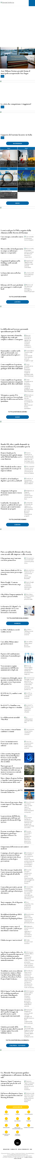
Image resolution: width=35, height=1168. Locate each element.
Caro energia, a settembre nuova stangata (12, 238)
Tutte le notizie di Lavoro (17, 412)
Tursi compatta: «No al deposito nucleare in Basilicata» (12, 903)
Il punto (6, 1114)
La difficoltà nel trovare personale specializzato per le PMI (14, 330)
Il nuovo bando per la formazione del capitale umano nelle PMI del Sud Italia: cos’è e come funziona (11, 456)
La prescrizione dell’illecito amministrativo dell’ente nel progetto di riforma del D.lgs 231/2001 (11, 819)
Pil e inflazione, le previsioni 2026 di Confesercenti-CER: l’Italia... (8, 194)
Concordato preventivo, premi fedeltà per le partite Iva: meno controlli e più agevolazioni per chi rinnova (12, 890)
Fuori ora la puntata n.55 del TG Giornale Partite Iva (12, 791)
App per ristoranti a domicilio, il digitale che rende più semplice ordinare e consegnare (12, 337)
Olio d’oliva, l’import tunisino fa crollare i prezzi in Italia (12, 595)
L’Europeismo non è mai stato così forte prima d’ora (11, 559)
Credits (26, 1157)
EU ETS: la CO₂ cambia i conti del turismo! (11, 694)
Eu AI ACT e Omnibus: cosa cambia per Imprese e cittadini (11, 706)
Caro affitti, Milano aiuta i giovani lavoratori (9, 643)
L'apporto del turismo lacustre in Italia (16, 135)
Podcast (28, 1120)
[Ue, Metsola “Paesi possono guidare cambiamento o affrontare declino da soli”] (18, 1050)
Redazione (6, 1149)
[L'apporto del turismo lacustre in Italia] (18, 112)
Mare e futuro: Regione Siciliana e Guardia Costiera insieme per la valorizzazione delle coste (12, 780)
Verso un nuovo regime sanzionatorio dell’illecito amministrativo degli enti (10, 668)
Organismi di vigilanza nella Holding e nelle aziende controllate (10, 263)
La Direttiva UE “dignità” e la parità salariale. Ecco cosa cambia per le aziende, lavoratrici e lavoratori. (11, 609)
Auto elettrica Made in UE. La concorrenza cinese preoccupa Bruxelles (11, 572)
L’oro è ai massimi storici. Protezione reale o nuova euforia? (9, 743)
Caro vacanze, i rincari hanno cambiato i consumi (11, 730)
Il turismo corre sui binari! (25, 186)
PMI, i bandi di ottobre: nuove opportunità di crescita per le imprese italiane (11, 469)
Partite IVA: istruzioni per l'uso (17, 1128)
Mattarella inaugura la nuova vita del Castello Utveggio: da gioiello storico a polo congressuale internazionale (12, 1013)
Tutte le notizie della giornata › (17, 1040)
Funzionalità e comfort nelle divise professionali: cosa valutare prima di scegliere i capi (10, 354)
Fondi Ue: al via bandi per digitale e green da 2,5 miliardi (11, 480)
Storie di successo (29, 1127)
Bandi (6, 1120)
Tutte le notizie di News (17, 296)
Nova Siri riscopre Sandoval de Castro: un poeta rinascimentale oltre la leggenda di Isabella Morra (12, 873)
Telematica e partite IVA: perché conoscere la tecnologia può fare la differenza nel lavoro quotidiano (12, 398)
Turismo (17, 1114)
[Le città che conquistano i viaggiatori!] (18, 81)
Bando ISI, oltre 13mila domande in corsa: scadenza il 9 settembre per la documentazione (15, 446)
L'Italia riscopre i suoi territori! (11, 940)
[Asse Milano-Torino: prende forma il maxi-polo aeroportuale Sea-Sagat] (18, 69)
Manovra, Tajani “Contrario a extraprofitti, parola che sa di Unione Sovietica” (11, 1083)
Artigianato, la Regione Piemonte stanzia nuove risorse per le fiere (11, 493)
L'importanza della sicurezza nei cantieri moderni (15, 848)
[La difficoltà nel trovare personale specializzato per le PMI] (18, 306)
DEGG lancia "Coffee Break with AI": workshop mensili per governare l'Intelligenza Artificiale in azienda (12, 994)
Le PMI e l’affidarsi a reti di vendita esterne (10, 631)
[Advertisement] (17, 27)
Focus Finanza (29, 1114)
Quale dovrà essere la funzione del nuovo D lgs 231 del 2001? (8, 183)
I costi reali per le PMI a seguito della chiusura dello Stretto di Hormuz (16, 231)
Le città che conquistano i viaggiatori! (16, 104)
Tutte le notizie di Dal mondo (17, 618)
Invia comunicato (23, 1149)
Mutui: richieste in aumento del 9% (8, 162)
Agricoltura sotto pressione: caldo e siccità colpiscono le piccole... (25, 183)
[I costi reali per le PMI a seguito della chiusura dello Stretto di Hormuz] (18, 208)
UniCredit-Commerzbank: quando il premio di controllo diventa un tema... (26, 163)
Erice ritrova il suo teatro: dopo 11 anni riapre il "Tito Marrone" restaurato (12, 804)
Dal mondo (17, 1120)
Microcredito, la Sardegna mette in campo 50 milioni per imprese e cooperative (12, 251)
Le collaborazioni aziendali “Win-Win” (10, 718)
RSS (31, 1149)
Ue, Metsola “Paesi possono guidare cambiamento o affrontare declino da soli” (16, 1075)
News (2, 76)
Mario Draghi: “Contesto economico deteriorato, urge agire (11, 584)
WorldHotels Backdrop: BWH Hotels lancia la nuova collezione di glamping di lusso (11, 916)
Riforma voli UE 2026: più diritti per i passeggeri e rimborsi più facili (12, 287)
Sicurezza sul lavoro (6, 1135)
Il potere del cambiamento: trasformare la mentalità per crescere (10, 656)
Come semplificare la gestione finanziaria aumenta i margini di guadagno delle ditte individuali (12, 366)
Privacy (30, 1157)
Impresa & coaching (17, 1135)
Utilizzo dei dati (17, 1158)
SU (17, 1143)
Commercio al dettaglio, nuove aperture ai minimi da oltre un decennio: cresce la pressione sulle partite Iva (11, 681)
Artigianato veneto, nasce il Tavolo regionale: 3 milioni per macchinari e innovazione (11, 928)
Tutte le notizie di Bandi (17, 519)
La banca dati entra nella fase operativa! (11, 274)
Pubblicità (13, 1149)
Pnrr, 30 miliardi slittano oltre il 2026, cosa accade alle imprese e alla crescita (16, 553)
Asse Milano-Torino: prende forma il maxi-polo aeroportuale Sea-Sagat (15, 72)
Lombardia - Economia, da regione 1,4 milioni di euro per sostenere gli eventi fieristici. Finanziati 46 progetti (11, 506)
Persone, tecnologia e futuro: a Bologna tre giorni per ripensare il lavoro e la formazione (11, 834)
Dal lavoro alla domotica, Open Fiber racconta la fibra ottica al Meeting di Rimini (12, 1095)
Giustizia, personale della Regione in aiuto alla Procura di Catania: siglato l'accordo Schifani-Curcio (12, 1030)
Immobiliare (6, 1127)
